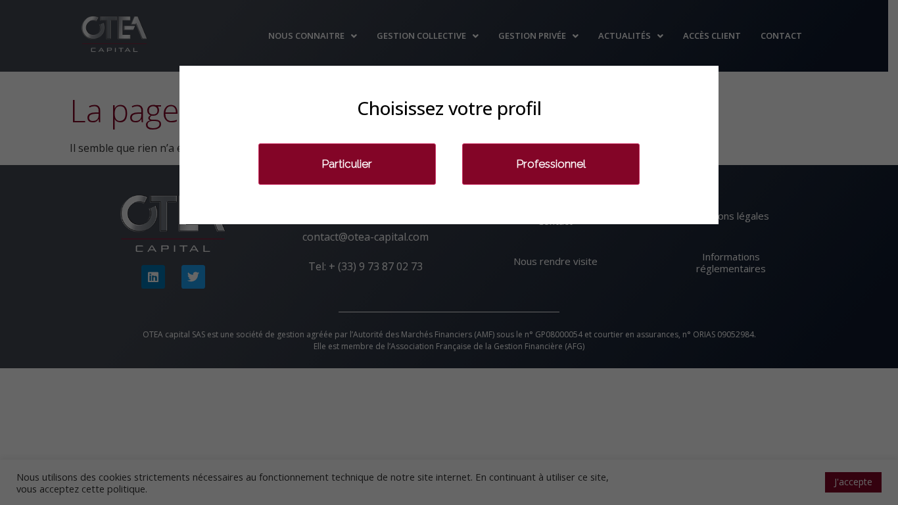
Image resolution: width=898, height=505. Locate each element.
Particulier (347, 163)
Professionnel (551, 163)
